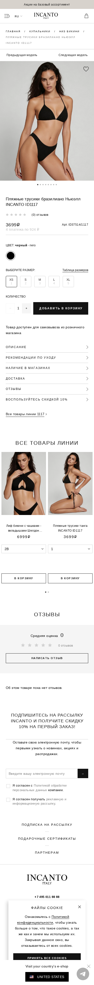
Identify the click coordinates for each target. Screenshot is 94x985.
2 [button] (48, 591)
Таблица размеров (75, 270)
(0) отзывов (40, 214)
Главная (14, 31)
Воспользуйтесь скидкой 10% (37, 399)
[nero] (10, 256)
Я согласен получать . (39, 801)
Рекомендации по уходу (31, 357)
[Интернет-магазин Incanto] (47, 16)
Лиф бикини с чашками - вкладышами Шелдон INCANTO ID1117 (23, 530)
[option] (47, 4)
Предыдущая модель (22, 55)
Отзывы (13, 389)
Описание (16, 347)
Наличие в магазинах (28, 368)
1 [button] (45, 591)
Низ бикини (70, 31)
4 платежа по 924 (22, 229)
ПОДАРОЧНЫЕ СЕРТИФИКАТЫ (47, 838)
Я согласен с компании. (40, 787)
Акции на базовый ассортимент (47, 4)
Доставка (15, 378)
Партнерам (47, 852)
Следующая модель (73, 55)
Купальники (40, 31)
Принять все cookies (47, 958)
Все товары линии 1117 (25, 414)
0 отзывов (65, 645)
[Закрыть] (80, 906)
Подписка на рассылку (47, 824)
